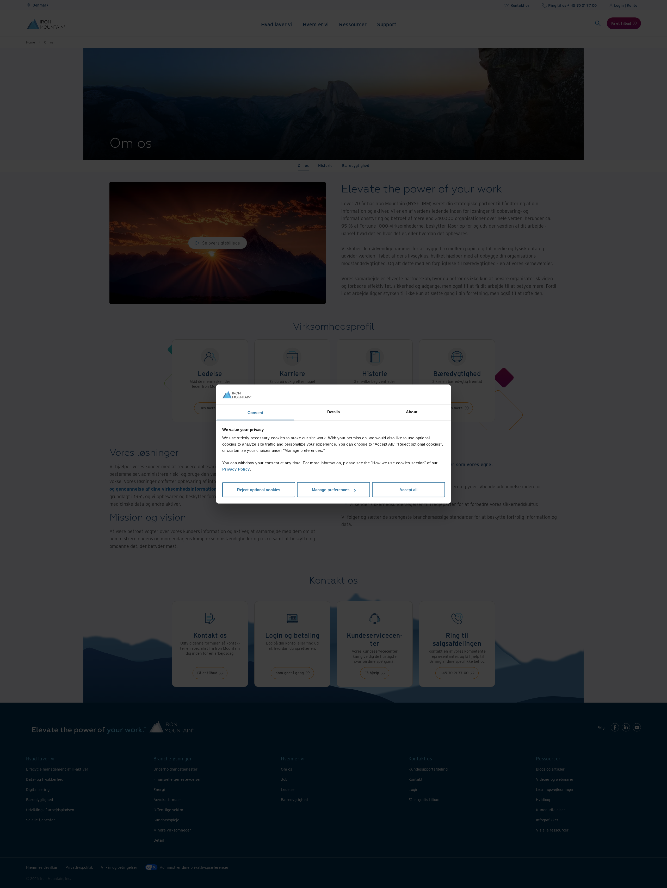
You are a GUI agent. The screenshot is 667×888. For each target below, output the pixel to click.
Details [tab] (333, 411)
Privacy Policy (236, 469)
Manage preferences (330, 489)
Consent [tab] (255, 412)
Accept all (408, 489)
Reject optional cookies (258, 489)
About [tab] (411, 411)
